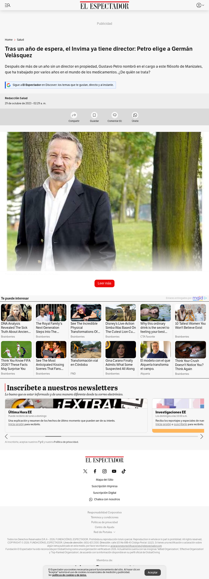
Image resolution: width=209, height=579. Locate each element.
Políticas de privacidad (104, 522)
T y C (40, 441)
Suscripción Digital (104, 493)
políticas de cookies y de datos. (69, 575)
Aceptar (153, 572)
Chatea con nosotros (107, 499)
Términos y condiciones (104, 517)
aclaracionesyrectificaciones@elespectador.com (136, 545)
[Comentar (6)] (114, 115)
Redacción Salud (16, 98)
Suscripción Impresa (104, 486)
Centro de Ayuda (104, 527)
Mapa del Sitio (104, 479)
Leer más (104, 283)
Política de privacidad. (66, 441)
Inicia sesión (16, 424)
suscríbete (33, 424)
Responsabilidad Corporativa (105, 512)
